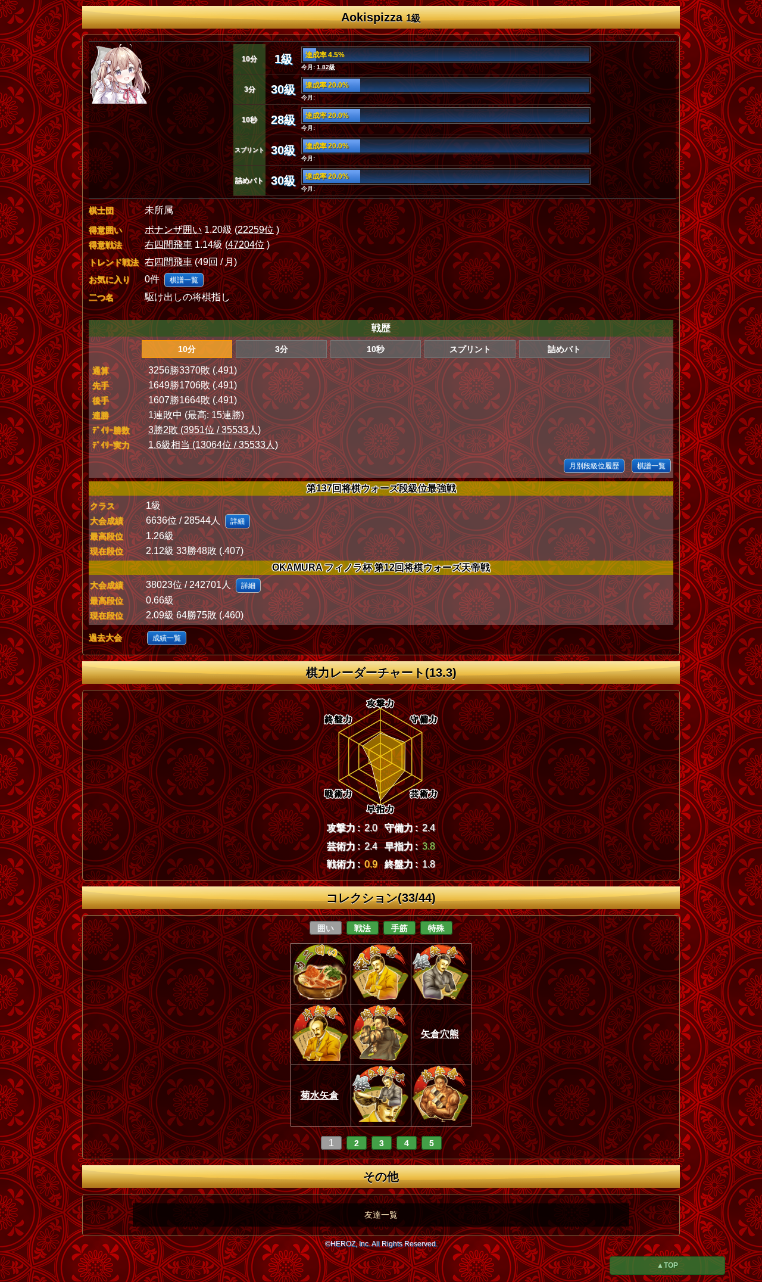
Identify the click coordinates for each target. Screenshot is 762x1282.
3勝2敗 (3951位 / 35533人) (204, 430)
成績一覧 (166, 638)
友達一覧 (381, 1214)
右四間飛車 (168, 244)
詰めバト (564, 349)
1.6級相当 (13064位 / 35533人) (213, 445)
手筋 (399, 928)
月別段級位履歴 (594, 466)
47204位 (246, 244)
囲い (325, 928)
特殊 (436, 928)
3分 (281, 349)
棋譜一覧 (184, 280)
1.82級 (326, 67)
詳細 (237, 521)
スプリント (470, 349)
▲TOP (667, 1265)
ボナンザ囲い (173, 230)
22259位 (256, 230)
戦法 (362, 928)
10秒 (376, 349)
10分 (187, 349)
